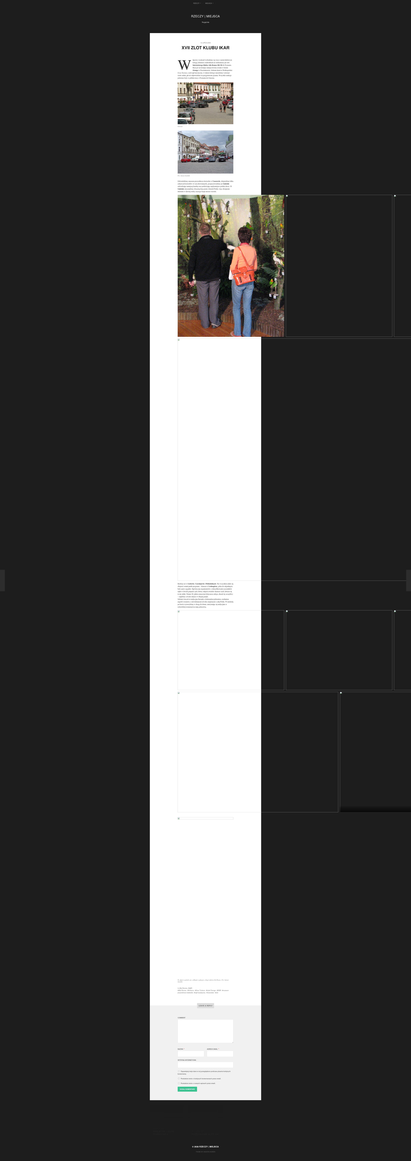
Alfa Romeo (183, 988)
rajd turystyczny (200, 993)
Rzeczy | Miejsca (205, 16)
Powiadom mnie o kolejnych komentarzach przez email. (201, 1078)
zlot (217, 993)
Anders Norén (209, 1152)
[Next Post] (408, 580)
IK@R (190, 988)
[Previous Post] (2, 580)
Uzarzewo (210, 993)
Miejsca (208, 3)
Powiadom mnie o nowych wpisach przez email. (198, 1083)
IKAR (219, 990)
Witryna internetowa (187, 1060)
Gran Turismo (200, 990)
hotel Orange (211, 990)
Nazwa (181, 1049)
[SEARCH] (219, 3)
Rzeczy (196, 3)
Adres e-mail (213, 1049)
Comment (181, 1018)
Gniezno (191, 990)
